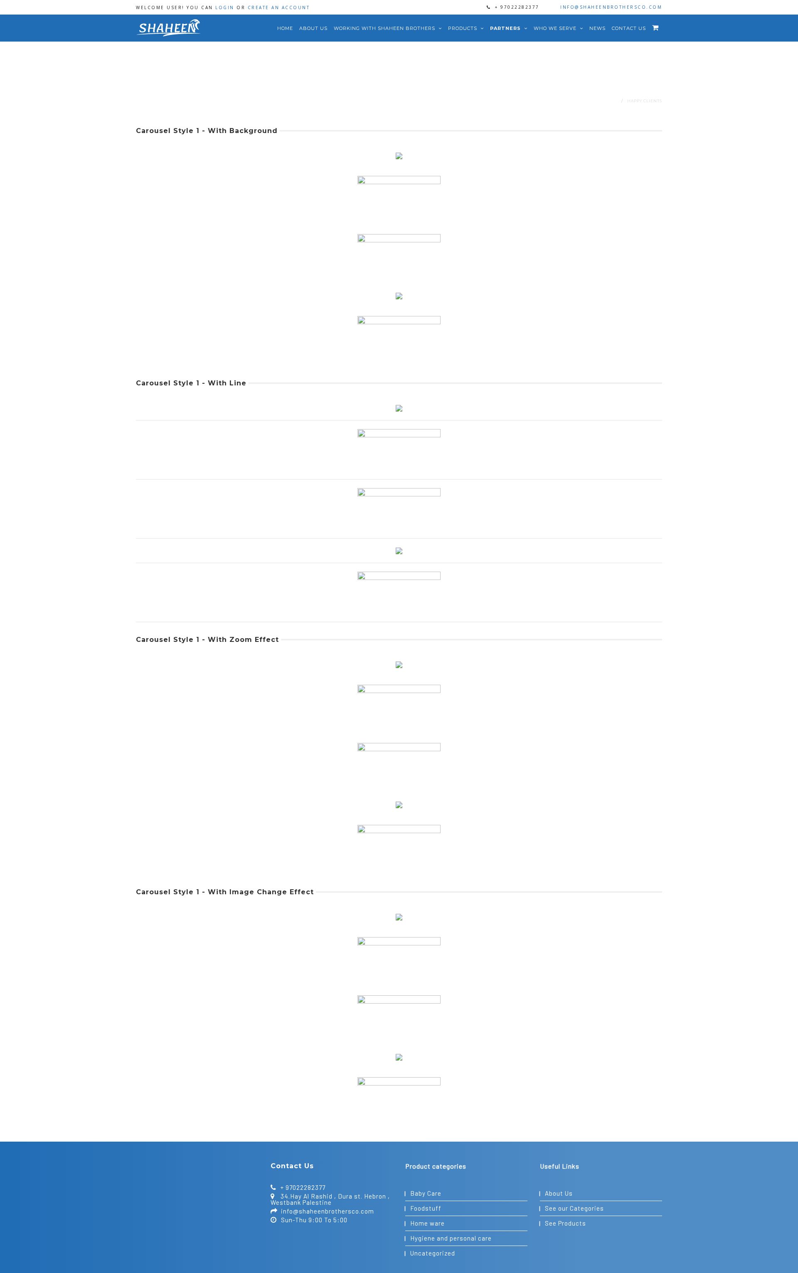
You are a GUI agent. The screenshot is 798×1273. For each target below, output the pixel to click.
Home (285, 28)
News (597, 28)
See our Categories (574, 1208)
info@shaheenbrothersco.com (611, 7)
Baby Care (425, 1193)
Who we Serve (556, 28)
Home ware (427, 1223)
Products (463, 28)
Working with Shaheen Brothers (385, 28)
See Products (565, 1223)
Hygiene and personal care (451, 1238)
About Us (313, 28)
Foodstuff (425, 1208)
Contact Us (629, 28)
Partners (506, 28)
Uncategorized (432, 1253)
